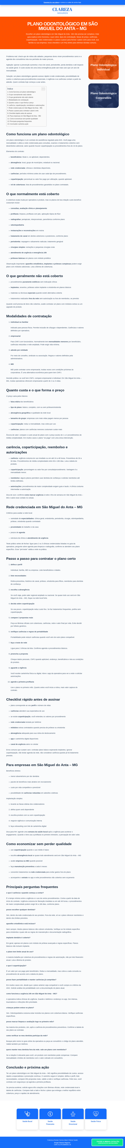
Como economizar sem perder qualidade (24, 119)
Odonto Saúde (73, 1140)
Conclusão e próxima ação (19, 124)
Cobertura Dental (52, 1140)
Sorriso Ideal (63, 1140)
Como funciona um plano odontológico (22, 92)
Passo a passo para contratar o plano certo (23, 111)
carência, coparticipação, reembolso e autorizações (26, 105)
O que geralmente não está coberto (21, 97)
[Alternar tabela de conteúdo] (42, 89)
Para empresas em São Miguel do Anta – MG (25, 116)
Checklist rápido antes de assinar (20, 113)
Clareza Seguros (64, 1143)
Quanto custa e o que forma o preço (21, 102)
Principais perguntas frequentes (21, 121)
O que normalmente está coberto (20, 94)
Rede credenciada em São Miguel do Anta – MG (25, 108)
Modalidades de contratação (19, 100)
